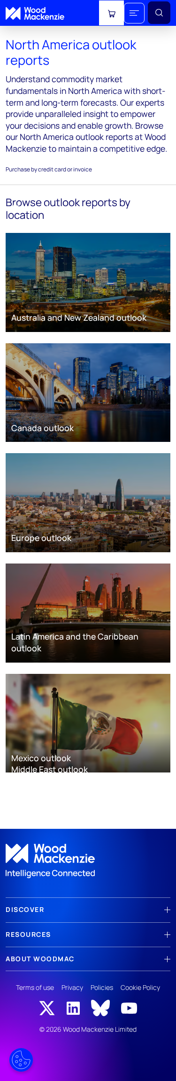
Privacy (72, 987)
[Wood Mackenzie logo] (35, 13)
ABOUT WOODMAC (40, 958)
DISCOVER (25, 909)
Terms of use (35, 987)
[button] (134, 13)
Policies (102, 987)
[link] (88, 861)
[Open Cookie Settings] (21, 1060)
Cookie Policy (140, 987)
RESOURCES (28, 934)
